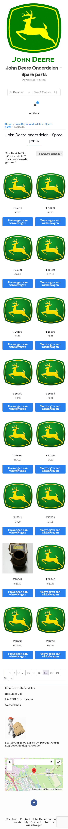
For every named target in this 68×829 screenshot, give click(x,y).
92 (5, 678)
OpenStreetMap (41, 789)
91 (57, 672)
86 (28, 672)
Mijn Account (33, 822)
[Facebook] (34, 802)
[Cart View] (35, 105)
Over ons (49, 822)
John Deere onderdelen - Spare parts (28, 125)
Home (8, 124)
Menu (36, 113)
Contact (25, 819)
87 (34, 672)
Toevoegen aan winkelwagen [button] (18, 222)
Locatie (17, 822)
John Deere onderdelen (47, 819)
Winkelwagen (34, 825)
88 (39, 672)
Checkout (12, 819)
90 (51, 672)
